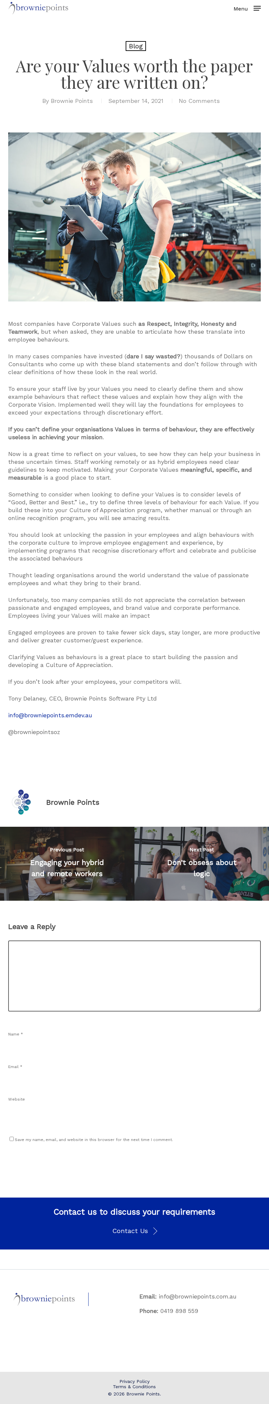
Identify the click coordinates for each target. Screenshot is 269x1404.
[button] (134, 1231)
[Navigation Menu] (257, 8)
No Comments (199, 100)
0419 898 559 (179, 1310)
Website (16, 1099)
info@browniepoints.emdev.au (50, 715)
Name (15, 1034)
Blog (136, 46)
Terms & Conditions (134, 1386)
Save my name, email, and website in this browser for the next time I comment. (94, 1139)
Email (15, 1066)
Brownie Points (72, 100)
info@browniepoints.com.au (198, 1296)
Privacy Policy (134, 1381)
